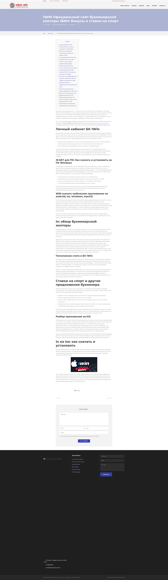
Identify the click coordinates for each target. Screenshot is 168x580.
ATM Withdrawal (76, 472)
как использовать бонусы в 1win (101, 125)
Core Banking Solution (77, 459)
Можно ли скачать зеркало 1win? (67, 93)
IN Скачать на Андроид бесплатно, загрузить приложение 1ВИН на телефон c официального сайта (68, 78)
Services (134, 5)
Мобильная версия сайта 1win (67, 97)
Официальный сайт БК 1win (66, 95)
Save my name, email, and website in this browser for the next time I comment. (80, 436)
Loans (148, 5)
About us (127, 5)
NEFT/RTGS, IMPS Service (78, 462)
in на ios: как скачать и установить (68, 68)
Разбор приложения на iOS (66, 66)
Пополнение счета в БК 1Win (66, 59)
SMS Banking (75, 467)
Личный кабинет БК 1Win (65, 45)
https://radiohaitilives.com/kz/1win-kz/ (72, 123)
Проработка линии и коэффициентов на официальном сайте (68, 85)
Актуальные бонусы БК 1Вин (66, 70)
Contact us (162, 5)
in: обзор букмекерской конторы (67, 57)
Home (122, 5)
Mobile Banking (76, 464)
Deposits (141, 5)
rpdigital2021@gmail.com (59, 24)
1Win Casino (72, 24)
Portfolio (154, 5)
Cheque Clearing (76, 469)
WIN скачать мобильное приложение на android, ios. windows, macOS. (66, 53)
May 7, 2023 (47, 24)
